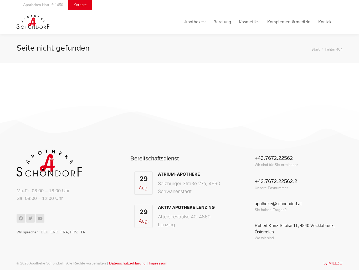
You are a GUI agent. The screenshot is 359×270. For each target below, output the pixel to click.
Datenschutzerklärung (127, 263)
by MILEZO (333, 263)
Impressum (158, 263)
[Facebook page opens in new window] (328, 5)
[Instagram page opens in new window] (337, 5)
